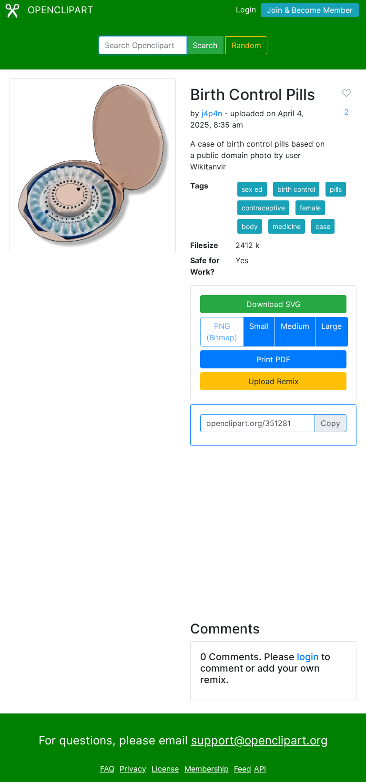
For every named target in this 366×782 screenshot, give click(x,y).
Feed (242, 768)
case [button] (322, 226)
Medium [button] (295, 326)
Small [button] (259, 326)
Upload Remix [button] (273, 381)
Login (246, 9)
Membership (206, 768)
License (165, 768)
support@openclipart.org (259, 740)
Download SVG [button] (273, 304)
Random (246, 45)
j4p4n (212, 113)
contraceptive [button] (263, 208)
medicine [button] (287, 226)
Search (205, 45)
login (308, 657)
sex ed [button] (252, 189)
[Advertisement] (183, 527)
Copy (330, 423)
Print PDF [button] (273, 359)
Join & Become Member (310, 10)
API (260, 768)
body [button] (250, 226)
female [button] (310, 208)
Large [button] (331, 326)
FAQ (107, 768)
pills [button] (336, 189)
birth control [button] (296, 189)
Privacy (133, 768)
